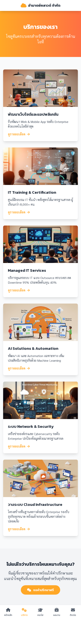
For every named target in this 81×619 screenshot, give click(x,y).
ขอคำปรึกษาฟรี (43, 590)
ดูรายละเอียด (16, 134)
